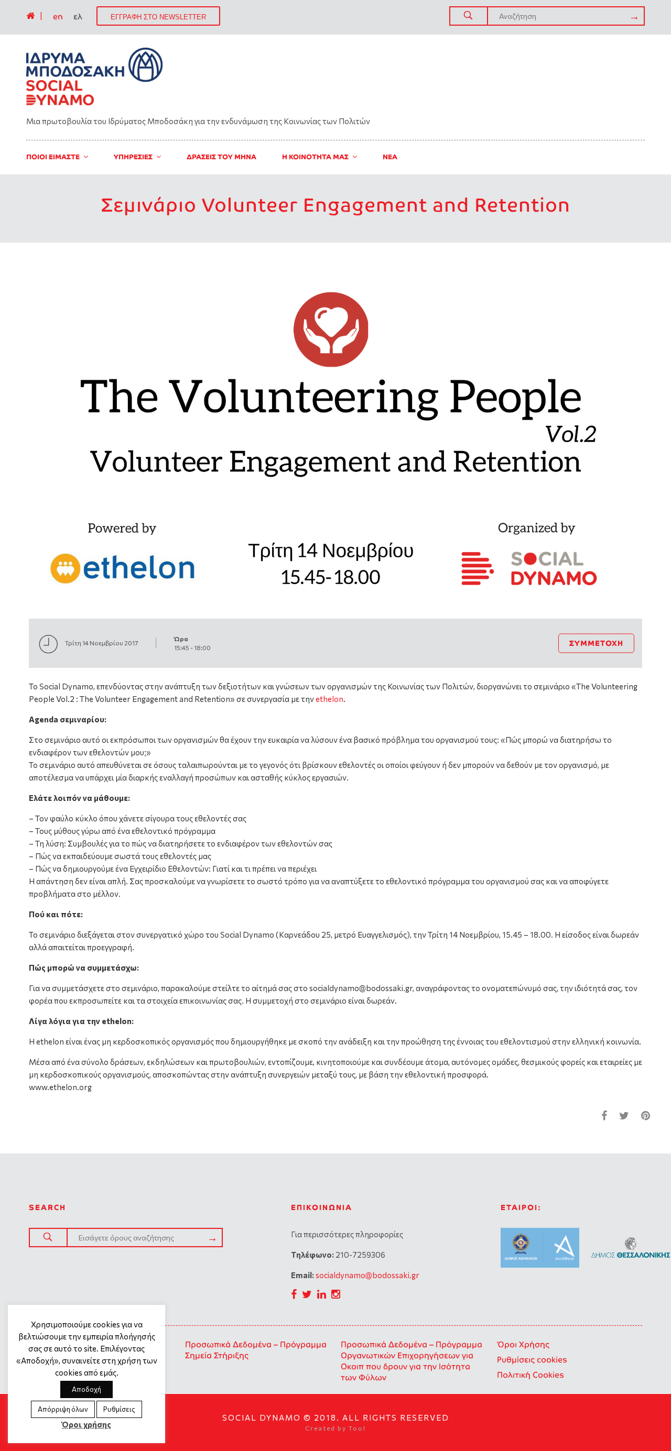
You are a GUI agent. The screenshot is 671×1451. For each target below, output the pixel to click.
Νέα (390, 156)
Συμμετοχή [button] (596, 642)
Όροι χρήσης (86, 1424)
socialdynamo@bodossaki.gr (367, 1275)
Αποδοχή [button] (86, 1389)
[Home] (30, 15)
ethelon (329, 698)
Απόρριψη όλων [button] (63, 1409)
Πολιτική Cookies (530, 1375)
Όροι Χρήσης (523, 1344)
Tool (357, 1428)
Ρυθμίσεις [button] (119, 1409)
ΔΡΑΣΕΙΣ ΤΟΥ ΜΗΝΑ (221, 156)
